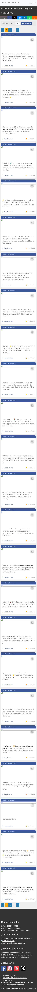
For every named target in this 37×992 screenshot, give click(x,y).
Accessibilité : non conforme (13, 985)
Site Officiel (14, 9)
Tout (18, 24)
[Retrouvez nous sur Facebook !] (3, 968)
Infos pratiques (25, 9)
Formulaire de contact (11, 928)
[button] (9, 17)
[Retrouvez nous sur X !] (23, 968)
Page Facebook (8, 65)
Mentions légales (9, 976)
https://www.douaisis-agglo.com (13, 943)
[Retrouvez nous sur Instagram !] (9, 968)
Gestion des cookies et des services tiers (18, 982)
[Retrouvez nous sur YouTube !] (16, 968)
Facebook (27, 24)
